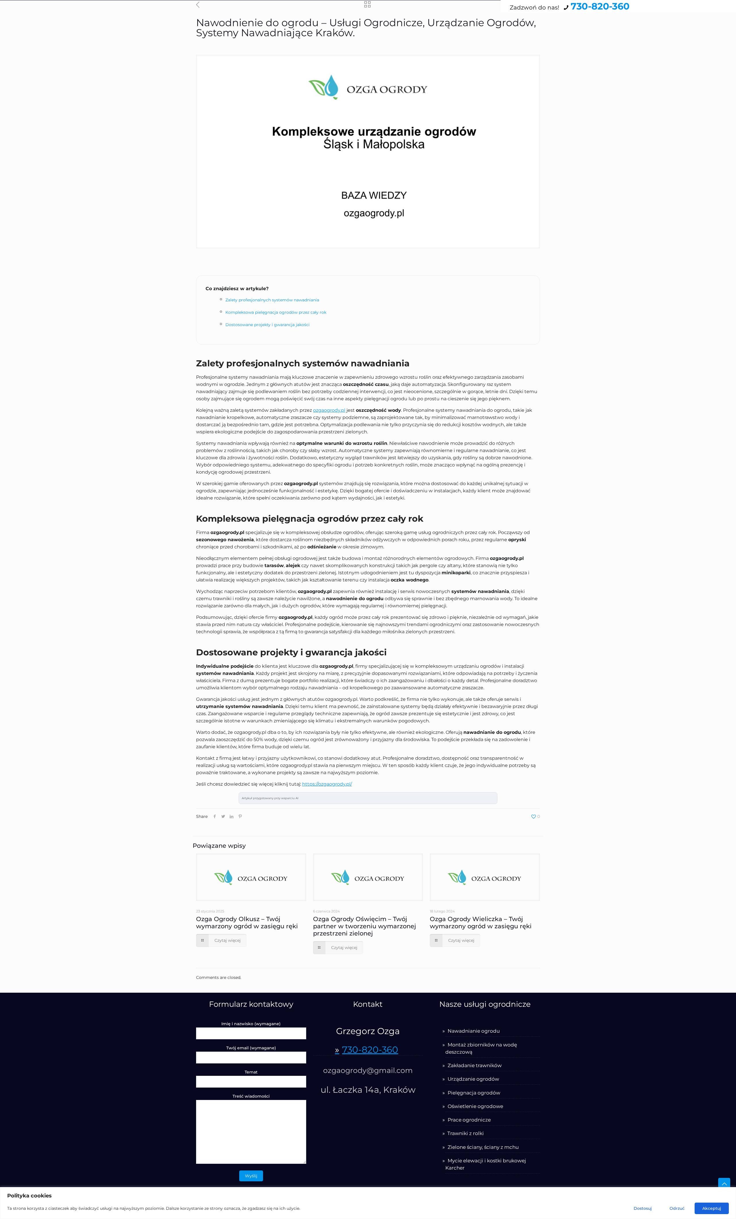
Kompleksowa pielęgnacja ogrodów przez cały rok (275, 312)
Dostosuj (643, 1208)
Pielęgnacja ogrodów (474, 1093)
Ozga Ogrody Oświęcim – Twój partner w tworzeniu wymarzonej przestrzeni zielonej (364, 926)
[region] (368, 1203)
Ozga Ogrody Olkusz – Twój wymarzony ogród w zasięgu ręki (247, 922)
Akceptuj (711, 1208)
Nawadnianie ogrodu (474, 1031)
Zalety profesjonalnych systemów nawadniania (272, 300)
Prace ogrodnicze (469, 1120)
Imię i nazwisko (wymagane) (251, 1023)
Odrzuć (677, 1208)
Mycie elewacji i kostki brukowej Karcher (485, 1164)
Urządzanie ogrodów (473, 1079)
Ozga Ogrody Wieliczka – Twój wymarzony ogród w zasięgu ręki (481, 922)
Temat (251, 1072)
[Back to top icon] (724, 1184)
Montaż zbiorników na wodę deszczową (481, 1048)
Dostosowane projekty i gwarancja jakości (267, 324)
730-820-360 (600, 6)
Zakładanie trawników (475, 1065)
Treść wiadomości (251, 1096)
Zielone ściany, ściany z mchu (483, 1147)
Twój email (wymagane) (251, 1047)
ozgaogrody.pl (329, 410)
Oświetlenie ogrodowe (475, 1106)
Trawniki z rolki (465, 1133)
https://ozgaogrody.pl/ (327, 784)
